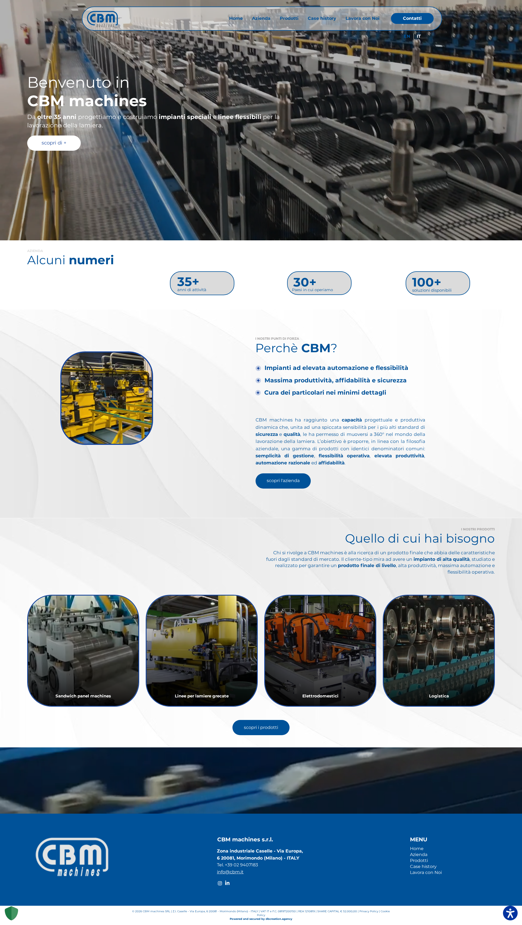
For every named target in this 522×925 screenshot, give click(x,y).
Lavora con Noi (426, 872)
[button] (145, 438)
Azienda (418, 854)
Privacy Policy (369, 911)
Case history (423, 866)
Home (417, 848)
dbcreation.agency (279, 919)
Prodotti (419, 860)
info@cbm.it (230, 871)
